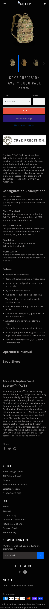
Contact (7, 511)
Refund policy (9, 532)
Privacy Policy (9, 515)
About (6, 506)
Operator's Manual (17, 352)
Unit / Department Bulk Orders (18, 585)
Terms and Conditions (14, 519)
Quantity (36, 95)
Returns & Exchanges (13, 524)
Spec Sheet (11, 361)
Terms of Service (11, 528)
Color (5, 95)
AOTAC (12, 594)
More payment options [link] (23, 125)
